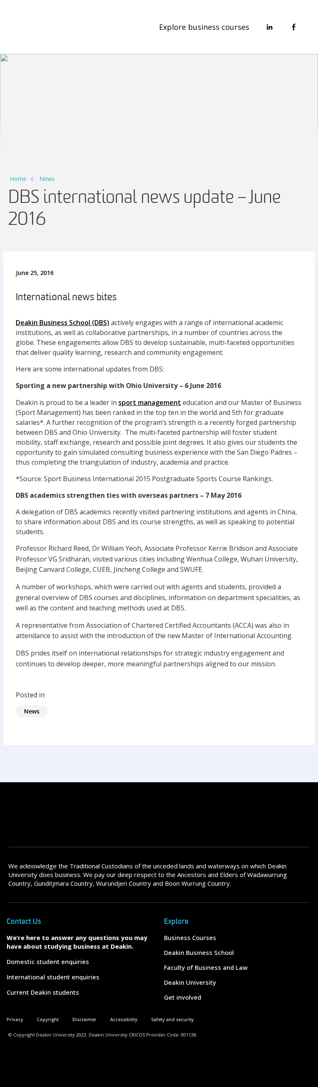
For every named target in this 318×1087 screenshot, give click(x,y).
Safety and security (172, 1019)
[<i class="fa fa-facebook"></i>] (293, 27)
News (47, 179)
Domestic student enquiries (48, 961)
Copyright (48, 1019)
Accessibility (123, 1019)
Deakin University (190, 982)
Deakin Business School (199, 952)
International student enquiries (53, 977)
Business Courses (190, 937)
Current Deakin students (43, 992)
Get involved (182, 997)
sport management (149, 402)
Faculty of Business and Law (206, 967)
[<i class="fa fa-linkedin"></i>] (269, 27)
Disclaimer (84, 1019)
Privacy (15, 1019)
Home (18, 179)
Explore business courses (204, 27)
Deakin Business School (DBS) (62, 322)
